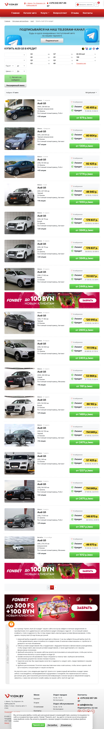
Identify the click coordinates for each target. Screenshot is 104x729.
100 (77, 57)
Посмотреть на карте (12, 712)
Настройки (52, 725)
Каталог (37, 698)
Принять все (38, 725)
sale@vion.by (86, 705)
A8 (54, 63)
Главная (15, 13)
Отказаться (66, 725)
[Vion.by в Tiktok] (84, 711)
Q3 (54, 60)
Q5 (31, 60)
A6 (31, 57)
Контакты (88, 13)
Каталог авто (30, 13)
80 (77, 60)
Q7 (54, 54)
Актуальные (90, 92)
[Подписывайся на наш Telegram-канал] (52, 35)
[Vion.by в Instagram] (79, 711)
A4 (31, 54)
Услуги (36, 703)
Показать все (81, 63)
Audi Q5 (41, 103)
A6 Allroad (80, 54)
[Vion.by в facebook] (93, 711)
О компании (38, 707)
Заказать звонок (85, 4)
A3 (31, 63)
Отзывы (75, 13)
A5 (54, 57)
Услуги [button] (44, 13)
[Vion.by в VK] (88, 711)
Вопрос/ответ (60, 13)
